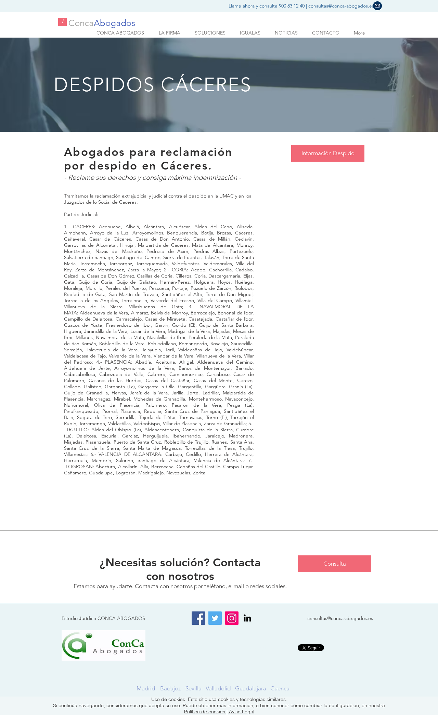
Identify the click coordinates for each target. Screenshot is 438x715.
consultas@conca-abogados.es (341, 6)
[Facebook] (198, 618)
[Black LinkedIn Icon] (247, 618)
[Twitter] (215, 618)
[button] (377, 5)
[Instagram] (232, 618)
